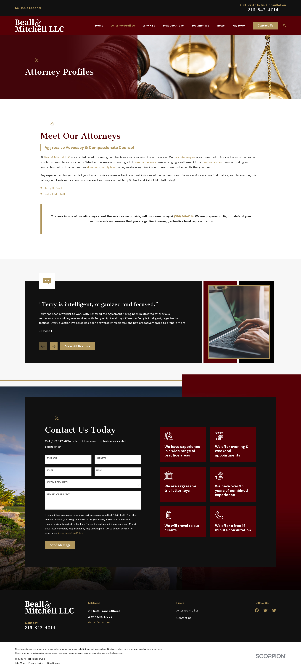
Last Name (101, 457)
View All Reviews (77, 346)
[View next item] (54, 346)
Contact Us (265, 25)
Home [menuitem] (99, 25)
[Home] (39, 25)
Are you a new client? (58, 481)
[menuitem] (20, 663)
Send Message (60, 545)
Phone (50, 470)
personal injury (212, 162)
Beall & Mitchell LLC (57, 157)
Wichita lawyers (185, 157)
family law (108, 167)
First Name (52, 457)
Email (99, 470)
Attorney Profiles (187, 610)
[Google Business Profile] (265, 610)
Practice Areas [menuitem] (173, 25)
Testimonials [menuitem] (200, 25)
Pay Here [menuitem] (238, 25)
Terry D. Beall (53, 188)
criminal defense (145, 162)
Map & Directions (99, 622)
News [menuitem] (221, 25)
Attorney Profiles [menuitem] (123, 25)
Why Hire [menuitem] (149, 25)
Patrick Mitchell (55, 194)
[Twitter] (274, 610)
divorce (92, 167)
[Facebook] (257, 610)
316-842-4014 (263, 9)
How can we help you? (58, 494)
